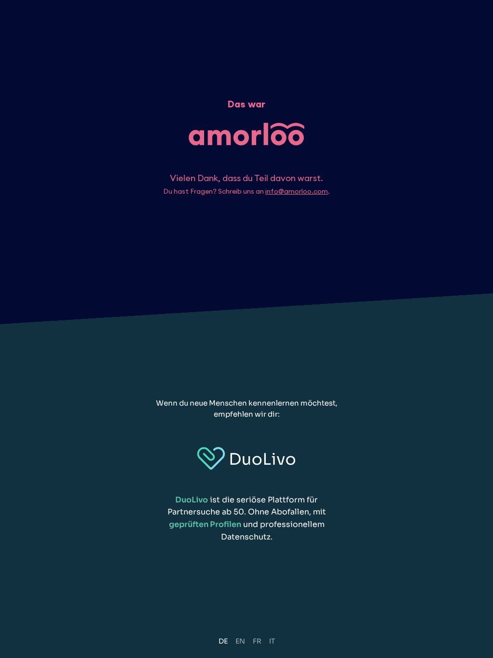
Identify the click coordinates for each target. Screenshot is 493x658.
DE (223, 641)
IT (272, 641)
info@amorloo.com (296, 191)
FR (257, 641)
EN (240, 641)
